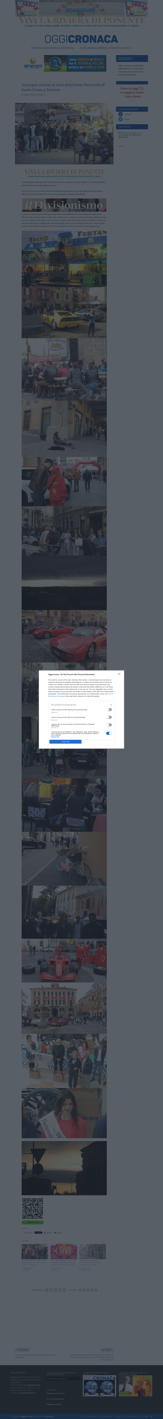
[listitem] (81, 705)
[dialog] (81, 709)
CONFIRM (65, 742)
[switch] (109, 709)
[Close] (120, 675)
